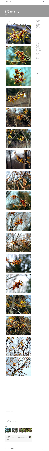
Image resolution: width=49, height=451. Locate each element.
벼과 (37, 29)
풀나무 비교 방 (38, 48)
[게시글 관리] (9, 412)
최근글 (36, 64)
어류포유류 (37, 58)
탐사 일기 (37, 52)
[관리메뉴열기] (47, 1)
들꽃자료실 (38, 21)
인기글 (38, 64)
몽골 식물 (37, 41)
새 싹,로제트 (38, 24)
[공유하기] (8, 412)
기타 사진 (37, 59)
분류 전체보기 (38, 20)
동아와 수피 (37, 26)
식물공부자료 (37, 47)
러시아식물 (37, 45)
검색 (41, 1)
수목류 (37, 23)
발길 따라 (37, 53)
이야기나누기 (37, 51)
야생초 (37, 22)
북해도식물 (37, 42)
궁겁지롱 (37, 49)
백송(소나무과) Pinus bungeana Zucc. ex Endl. (12, 421)
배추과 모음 (37, 28)
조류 (37, 56)
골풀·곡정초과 (38, 27)
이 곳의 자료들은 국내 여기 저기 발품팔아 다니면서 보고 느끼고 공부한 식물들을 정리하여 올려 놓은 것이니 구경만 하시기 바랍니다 (17, 437)
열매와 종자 (37, 25)
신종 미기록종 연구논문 (38, 50)
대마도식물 (37, 43)
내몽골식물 (37, 44)
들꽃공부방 (37, 46)
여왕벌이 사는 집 (8, 1)
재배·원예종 (37, 36)
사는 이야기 (37, 54)
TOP (43, 448)
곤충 (37, 57)
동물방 (37, 55)
